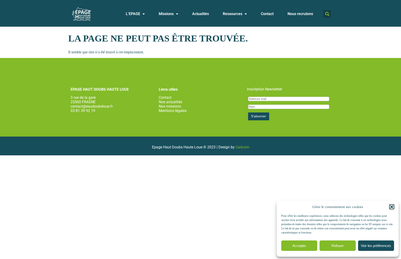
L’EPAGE (133, 14)
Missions (166, 14)
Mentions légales (173, 111)
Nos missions (170, 106)
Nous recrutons (300, 14)
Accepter (299, 246)
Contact (267, 14)
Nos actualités (170, 102)
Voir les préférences (376, 246)
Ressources (232, 14)
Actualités (200, 14)
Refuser (338, 246)
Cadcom (242, 147)
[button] (391, 207)
